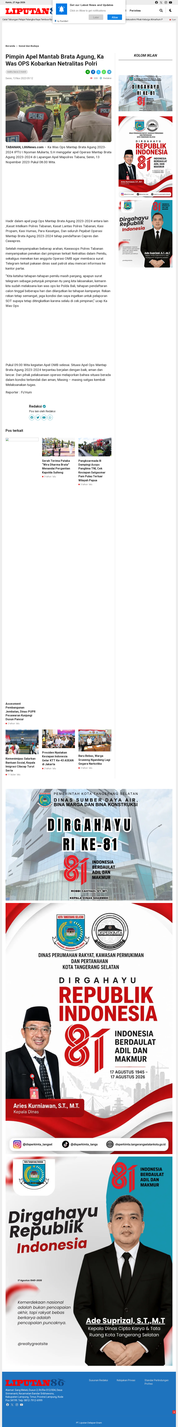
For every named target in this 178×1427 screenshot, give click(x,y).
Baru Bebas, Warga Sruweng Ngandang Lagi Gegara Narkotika (94, 759)
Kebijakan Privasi (126, 1380)
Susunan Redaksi (98, 1380)
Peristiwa (135, 10)
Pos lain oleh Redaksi (42, 411)
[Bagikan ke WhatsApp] (104, 72)
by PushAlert (62, 21)
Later (96, 17)
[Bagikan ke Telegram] (109, 72)
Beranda (10, 46)
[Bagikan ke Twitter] (98, 72)
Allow (115, 17)
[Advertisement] (58, 191)
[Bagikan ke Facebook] (93, 72)
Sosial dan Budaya (29, 46)
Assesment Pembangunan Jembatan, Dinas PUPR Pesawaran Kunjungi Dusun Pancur (20, 711)
